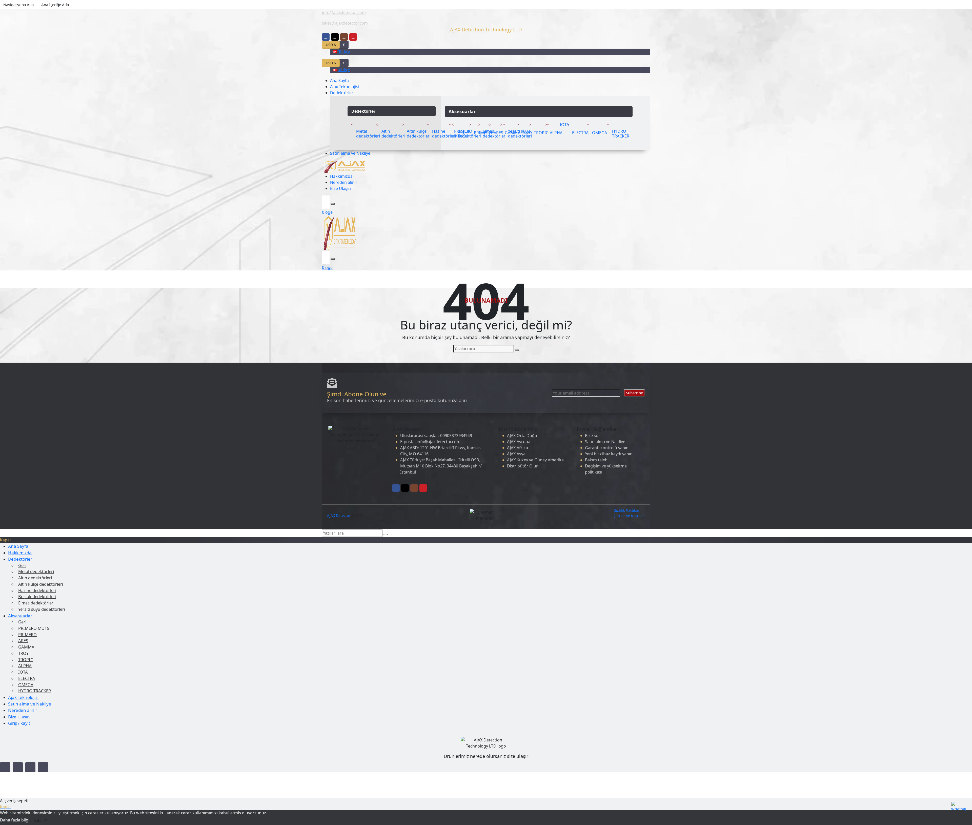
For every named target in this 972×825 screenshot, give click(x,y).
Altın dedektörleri (35, 578)
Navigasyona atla (18, 4)
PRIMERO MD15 (33, 628)
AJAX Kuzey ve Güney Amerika (535, 460)
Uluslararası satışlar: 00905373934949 (436, 435)
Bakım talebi (597, 460)
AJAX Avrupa (518, 441)
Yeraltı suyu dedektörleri (41, 609)
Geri (22, 565)
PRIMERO (27, 634)
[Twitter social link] (18, 767)
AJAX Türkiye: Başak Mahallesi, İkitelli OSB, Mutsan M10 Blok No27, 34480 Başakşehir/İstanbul (441, 466)
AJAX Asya (516, 454)
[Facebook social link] (5, 767)
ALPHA (25, 666)
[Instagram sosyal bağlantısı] (344, 37)
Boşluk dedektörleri (37, 596)
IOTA (23, 672)
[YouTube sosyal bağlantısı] (353, 37)
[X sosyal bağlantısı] (335, 37)
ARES (23, 640)
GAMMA (26, 647)
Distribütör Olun (523, 466)
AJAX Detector (338, 515)
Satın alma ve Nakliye (605, 441)
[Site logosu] (345, 166)
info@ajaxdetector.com (344, 12)
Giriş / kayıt (19, 723)
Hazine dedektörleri (37, 590)
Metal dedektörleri (36, 571)
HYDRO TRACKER (34, 691)
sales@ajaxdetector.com (345, 23)
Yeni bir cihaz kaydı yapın (609, 454)
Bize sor (592, 435)
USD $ (331, 44)
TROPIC (25, 659)
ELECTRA (26, 678)
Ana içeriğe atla (55, 4)
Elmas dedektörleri (36, 603)
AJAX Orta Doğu (522, 435)
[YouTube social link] (43, 767)
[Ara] (333, 204)
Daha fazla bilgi (15, 820)
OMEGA (25, 685)
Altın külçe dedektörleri (40, 584)
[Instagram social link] (30, 767)
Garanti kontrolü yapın (607, 447)
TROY (23, 653)
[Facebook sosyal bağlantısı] (326, 37)
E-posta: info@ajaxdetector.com (430, 441)
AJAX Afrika (517, 447)
